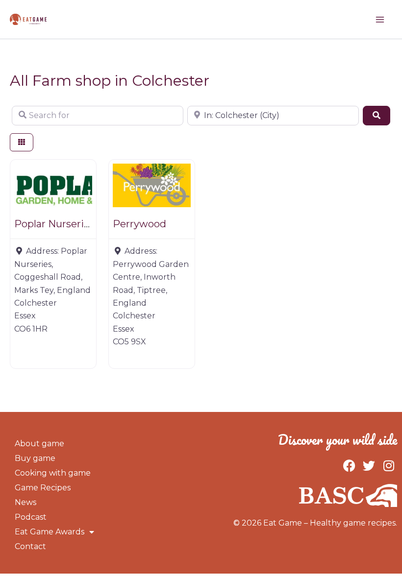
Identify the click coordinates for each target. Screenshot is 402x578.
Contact (30, 546)
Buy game (35, 458)
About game (39, 443)
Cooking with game (53, 473)
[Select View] (21, 142)
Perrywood (139, 224)
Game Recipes (43, 487)
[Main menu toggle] (380, 19)
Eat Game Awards (49, 531)
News (25, 502)
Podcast (31, 517)
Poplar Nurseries (54, 224)
